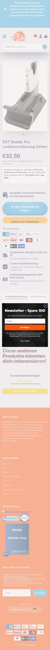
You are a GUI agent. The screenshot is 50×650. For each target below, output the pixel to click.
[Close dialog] (45, 305)
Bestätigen (25, 327)
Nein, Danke (24, 341)
